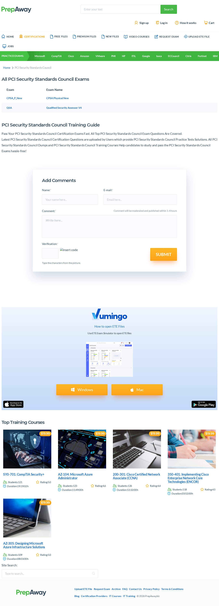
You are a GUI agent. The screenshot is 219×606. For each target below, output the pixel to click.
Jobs (11, 46)
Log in (164, 23)
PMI (113, 56)
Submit (163, 254)
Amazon (84, 56)
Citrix (188, 56)
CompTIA (56, 56)
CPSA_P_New (14, 98)
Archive (116, 589)
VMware (100, 56)
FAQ (124, 589)
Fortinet (202, 56)
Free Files (61, 36)
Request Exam (169, 36)
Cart (211, 23)
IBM (215, 56)
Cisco (71, 56)
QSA (9, 107)
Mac (140, 389)
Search (168, 9)
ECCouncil (173, 56)
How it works (187, 23)
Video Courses (139, 36)
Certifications (34, 36)
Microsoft (40, 56)
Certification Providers (94, 595)
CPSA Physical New (57, 98)
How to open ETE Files (109, 326)
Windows (85, 389)
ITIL (134, 56)
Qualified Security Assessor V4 (64, 107)
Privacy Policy (151, 589)
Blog (76, 595)
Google (146, 56)
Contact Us (135, 589)
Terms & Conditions (172, 589)
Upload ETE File (199, 36)
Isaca (159, 56)
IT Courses (115, 595)
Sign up (144, 23)
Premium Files (86, 36)
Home (10, 36)
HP (123, 56)
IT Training (129, 595)
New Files (112, 36)
